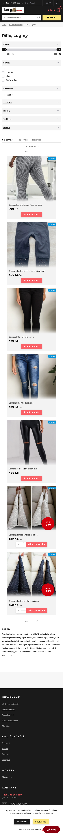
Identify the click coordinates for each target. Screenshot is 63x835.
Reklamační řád (8, 709)
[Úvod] (13, 10)
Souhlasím (40, 822)
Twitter (5, 748)
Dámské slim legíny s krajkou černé (24, 601)
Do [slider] (59, 49)
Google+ (5, 754)
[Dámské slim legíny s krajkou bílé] (31, 508)
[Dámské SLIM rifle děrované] (31, 377)
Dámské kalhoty (15, 24)
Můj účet (5, 726)
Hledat (38, 17)
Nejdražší (36, 140)
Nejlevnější (22, 140)
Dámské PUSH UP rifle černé (21, 337)
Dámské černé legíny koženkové (23, 468)
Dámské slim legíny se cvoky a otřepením (27, 271)
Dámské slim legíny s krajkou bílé (23, 535)
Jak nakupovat (8, 715)
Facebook (6, 743)
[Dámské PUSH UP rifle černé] (31, 311)
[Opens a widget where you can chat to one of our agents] (51, 829)
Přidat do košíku (36, 544)
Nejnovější (7, 140)
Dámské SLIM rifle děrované (21, 403)
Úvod (4, 24)
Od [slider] (4, 49)
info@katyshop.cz (19, 803)
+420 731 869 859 (12, 3)
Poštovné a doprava (10, 720)
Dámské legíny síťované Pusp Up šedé (25, 205)
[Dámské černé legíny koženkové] (31, 442)
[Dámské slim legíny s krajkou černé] (31, 574)
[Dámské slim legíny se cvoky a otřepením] (31, 245)
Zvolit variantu (31, 214)
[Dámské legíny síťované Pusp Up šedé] (31, 179)
